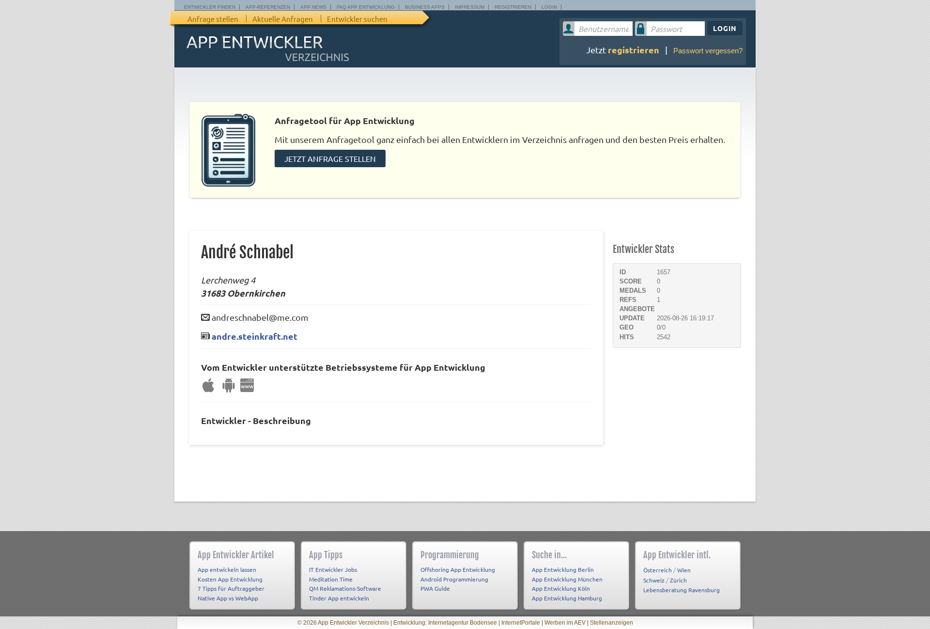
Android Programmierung (454, 579)
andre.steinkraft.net (254, 336)
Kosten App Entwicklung (230, 579)
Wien (684, 570)
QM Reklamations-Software (345, 588)
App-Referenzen (268, 7)
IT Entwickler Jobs (333, 569)
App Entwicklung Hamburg (567, 598)
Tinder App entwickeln (339, 598)
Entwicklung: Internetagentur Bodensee (445, 622)
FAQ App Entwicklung (366, 7)
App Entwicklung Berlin (563, 569)
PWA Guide (435, 588)
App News (313, 7)
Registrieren (513, 7)
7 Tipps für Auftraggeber (231, 588)
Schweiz (654, 580)
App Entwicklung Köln (561, 588)
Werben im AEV (565, 622)
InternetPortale (520, 622)
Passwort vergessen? (708, 51)
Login (549, 7)
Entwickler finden (209, 7)
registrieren (633, 49)
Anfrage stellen (212, 18)
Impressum (469, 7)
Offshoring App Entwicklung (457, 569)
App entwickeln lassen (227, 569)
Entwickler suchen (357, 18)
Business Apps (425, 7)
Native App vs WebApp (228, 598)
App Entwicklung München (567, 579)
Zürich (678, 580)
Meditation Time (331, 579)
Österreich (657, 570)
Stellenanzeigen (611, 622)
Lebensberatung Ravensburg (681, 590)
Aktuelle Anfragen (282, 18)
